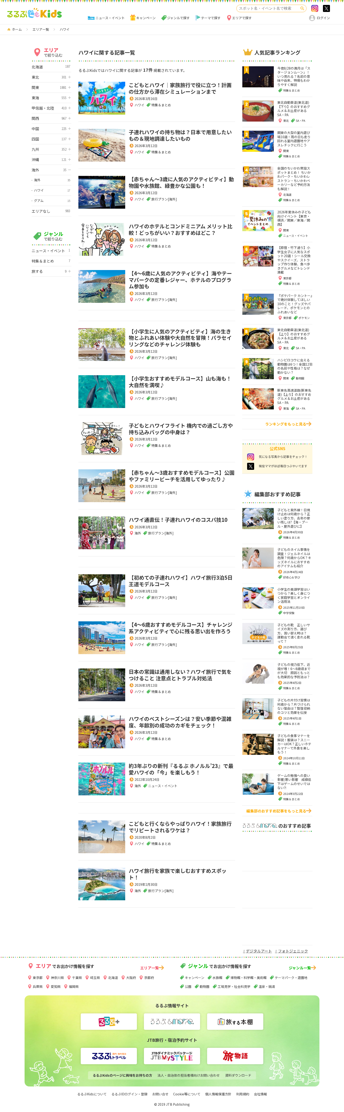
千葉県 (77, 977)
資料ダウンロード (238, 1075)
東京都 (38, 977)
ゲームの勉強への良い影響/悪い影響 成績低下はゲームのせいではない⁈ (294, 781)
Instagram (314, 8)
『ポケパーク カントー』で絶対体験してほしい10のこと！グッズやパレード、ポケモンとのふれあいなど (294, 303)
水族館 (217, 977)
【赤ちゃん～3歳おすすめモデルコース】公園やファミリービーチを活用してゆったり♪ (181, 476)
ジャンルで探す (178, 17)
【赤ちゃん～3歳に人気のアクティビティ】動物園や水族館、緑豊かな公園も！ (181, 182)
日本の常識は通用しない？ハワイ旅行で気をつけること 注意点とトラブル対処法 (180, 675)
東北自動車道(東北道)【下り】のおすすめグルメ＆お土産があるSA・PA (293, 108)
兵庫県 (38, 986)
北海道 (113, 977)
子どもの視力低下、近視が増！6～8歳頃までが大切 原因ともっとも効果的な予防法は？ (294, 670)
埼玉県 (95, 977)
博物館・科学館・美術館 (249, 977)
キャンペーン (146, 17)
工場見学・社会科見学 (234, 986)
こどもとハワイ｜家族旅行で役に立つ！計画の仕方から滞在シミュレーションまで (180, 88)
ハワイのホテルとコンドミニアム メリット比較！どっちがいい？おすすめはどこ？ (180, 229)
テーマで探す (211, 17)
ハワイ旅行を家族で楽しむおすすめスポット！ (178, 874)
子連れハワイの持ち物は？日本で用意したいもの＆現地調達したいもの (180, 135)
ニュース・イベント (110, 17)
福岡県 (74, 986)
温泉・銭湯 (267, 986)
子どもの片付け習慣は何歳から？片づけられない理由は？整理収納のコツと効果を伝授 (293, 706)
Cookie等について (187, 1094)
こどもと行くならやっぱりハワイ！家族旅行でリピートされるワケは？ (180, 827)
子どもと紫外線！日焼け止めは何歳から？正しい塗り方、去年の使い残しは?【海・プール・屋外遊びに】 (293, 518)
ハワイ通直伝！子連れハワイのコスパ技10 (178, 519)
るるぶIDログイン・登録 (129, 1094)
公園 (188, 986)
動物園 (204, 986)
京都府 (149, 977)
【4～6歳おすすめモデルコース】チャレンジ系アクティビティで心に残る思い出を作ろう (180, 628)
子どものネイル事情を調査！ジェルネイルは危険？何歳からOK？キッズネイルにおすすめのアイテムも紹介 (294, 557)
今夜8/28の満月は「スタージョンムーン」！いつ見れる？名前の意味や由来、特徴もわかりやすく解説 (293, 76)
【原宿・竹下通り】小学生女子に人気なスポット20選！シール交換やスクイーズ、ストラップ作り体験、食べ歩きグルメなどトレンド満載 (294, 259)
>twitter (326, 8)
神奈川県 (57, 977)
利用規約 (242, 1094)
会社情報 (260, 1094)
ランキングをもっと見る (285, 424)
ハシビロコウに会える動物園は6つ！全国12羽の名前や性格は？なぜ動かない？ (294, 366)
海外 (138, 533)
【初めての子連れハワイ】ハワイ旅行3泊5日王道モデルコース (181, 581)
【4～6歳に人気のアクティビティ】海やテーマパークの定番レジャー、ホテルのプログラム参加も (180, 279)
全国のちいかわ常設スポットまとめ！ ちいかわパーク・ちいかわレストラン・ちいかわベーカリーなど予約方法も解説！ (294, 178)
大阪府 (131, 977)
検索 (302, 8)
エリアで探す (242, 17)
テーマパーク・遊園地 (291, 977)
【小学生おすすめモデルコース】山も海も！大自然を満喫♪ (180, 381)
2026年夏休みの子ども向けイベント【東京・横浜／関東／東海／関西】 (294, 218)
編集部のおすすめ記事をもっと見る (276, 811)
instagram (250, 456)
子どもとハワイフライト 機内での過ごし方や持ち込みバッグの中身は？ (181, 429)
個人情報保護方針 (218, 1094)
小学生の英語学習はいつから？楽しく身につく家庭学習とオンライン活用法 (293, 595)
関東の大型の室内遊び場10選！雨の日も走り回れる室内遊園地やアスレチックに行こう (294, 138)
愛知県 (56, 986)
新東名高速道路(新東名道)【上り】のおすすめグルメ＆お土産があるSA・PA (294, 396)
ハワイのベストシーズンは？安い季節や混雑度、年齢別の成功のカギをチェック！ (180, 722)
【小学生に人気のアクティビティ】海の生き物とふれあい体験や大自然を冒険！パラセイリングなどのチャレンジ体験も (180, 337)
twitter (250, 466)
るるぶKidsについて (92, 1094)
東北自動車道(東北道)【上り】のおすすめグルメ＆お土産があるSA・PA (293, 336)
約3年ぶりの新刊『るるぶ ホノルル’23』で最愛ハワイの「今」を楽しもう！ (181, 769)
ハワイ (139, 105)
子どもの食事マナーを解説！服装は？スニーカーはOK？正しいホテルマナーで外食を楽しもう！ (294, 743)
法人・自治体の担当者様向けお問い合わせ (188, 1075)
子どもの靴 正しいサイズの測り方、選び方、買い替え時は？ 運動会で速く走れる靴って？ (293, 633)
